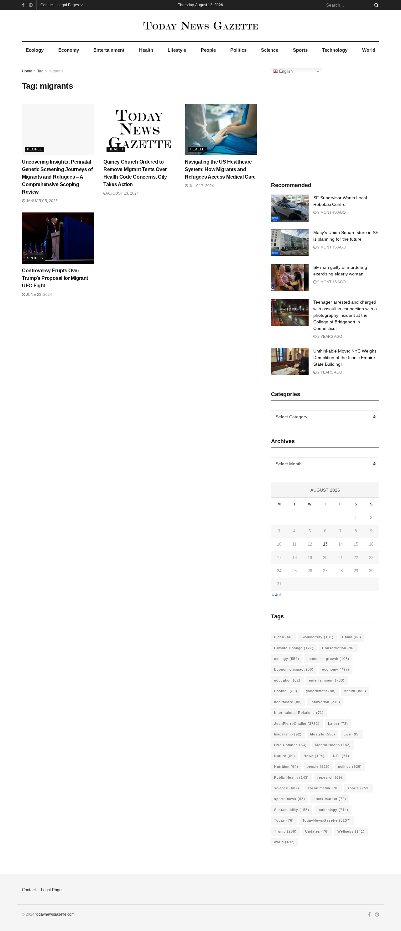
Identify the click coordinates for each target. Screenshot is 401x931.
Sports (300, 50)
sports (358, 788)
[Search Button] (375, 5)
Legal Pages (68, 5)
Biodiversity (317, 637)
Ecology (35, 50)
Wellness (351, 831)
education (287, 680)
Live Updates (290, 745)
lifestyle (322, 734)
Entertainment (108, 50)
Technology (334, 50)
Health (146, 50)
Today (284, 820)
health (355, 691)
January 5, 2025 (41, 201)
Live (352, 734)
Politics (238, 50)
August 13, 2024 (123, 193)
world (284, 842)
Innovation (325, 702)
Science (269, 50)
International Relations (299, 712)
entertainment (327, 680)
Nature (284, 756)
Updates (317, 831)
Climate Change (294, 648)
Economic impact (294, 669)
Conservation (338, 648)
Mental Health (333, 745)
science (286, 788)
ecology (286, 659)
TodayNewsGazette (326, 820)
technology (333, 810)
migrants (56, 71)
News (314, 756)
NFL (341, 756)
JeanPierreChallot (297, 723)
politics (350, 766)
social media (323, 788)
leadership (288, 734)
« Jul (276, 594)
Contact (47, 5)
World (368, 50)
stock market (330, 799)
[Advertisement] (325, 127)
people (318, 766)
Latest (338, 723)
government (321, 691)
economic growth (328, 659)
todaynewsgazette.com (55, 914)
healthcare (288, 702)
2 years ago (329, 336)
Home (27, 71)
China (351, 637)
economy (335, 669)
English (285, 71)
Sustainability (291, 810)
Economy (68, 50)
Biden (283, 637)
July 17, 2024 (201, 186)
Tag (40, 71)
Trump (285, 831)
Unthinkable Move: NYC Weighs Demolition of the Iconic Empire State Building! (345, 357)
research (329, 777)
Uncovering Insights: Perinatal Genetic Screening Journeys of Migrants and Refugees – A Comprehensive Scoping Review (57, 177)
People (208, 50)
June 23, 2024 (38, 294)
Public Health (291, 777)
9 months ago (331, 212)
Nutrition (286, 766)
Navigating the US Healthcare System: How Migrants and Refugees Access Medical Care (220, 169)
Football (285, 691)
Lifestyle (177, 50)
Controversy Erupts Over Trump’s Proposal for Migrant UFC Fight (55, 278)
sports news (289, 799)
